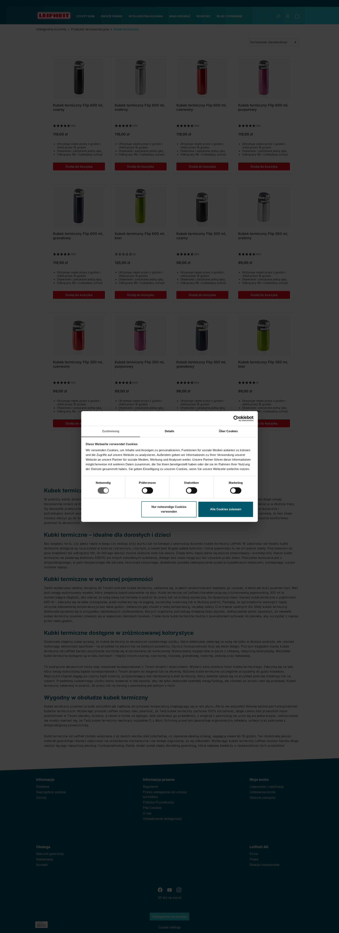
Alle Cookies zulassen (225, 509)
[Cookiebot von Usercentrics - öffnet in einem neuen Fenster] (236, 418)
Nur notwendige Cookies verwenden (168, 509)
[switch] (147, 490)
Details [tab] (169, 431)
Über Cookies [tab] (228, 431)
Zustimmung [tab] (110, 431)
